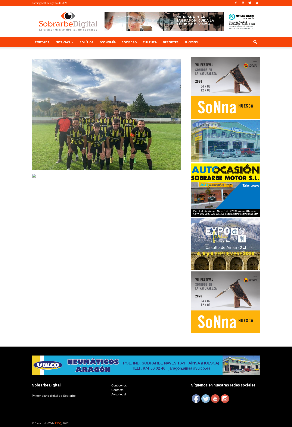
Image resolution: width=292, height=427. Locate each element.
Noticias (63, 42)
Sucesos (191, 42)
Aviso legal (118, 394)
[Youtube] (257, 3)
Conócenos (119, 385)
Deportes (170, 42)
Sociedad (129, 42)
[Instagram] (243, 3)
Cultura (150, 42)
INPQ (58, 423)
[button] (255, 42)
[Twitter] (250, 3)
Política (86, 42)
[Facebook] (236, 3)
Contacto (117, 390)
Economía (107, 42)
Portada (42, 42)
